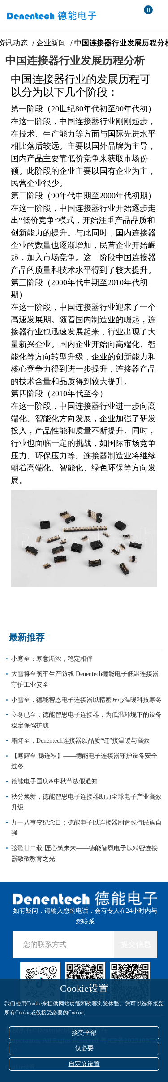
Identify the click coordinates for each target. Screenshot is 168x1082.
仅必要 (84, 1048)
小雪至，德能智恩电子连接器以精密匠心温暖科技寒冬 (86, 700)
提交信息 (136, 944)
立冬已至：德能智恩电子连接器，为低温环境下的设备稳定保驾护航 (86, 720)
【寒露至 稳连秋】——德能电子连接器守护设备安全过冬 (84, 761)
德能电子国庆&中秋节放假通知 (54, 781)
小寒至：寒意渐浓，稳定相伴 (52, 658)
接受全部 (84, 1033)
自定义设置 (84, 1064)
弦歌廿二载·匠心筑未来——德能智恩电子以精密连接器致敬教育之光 (84, 853)
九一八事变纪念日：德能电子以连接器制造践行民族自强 (86, 828)
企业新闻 (53, 43)
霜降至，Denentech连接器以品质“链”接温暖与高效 (80, 740)
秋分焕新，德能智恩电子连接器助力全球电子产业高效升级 (86, 802)
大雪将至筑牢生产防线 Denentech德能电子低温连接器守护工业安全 (85, 679)
